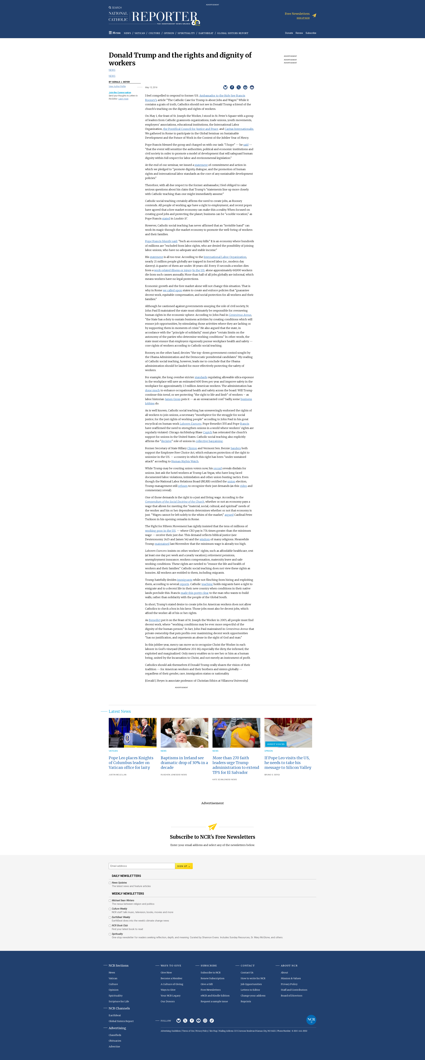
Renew (299, 33)
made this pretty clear (195, 593)
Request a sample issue (214, 1001)
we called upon (172, 290)
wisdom (205, 539)
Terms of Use (188, 1031)
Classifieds (115, 1035)
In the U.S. (198, 270)
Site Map (213, 1031)
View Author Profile (117, 86)
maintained (162, 543)
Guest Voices (276, 744)
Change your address (253, 995)
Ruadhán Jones (169, 775)
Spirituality (186, 33)
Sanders (236, 448)
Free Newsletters (211, 989)
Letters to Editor (250, 989)
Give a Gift (207, 984)
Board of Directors (291, 995)
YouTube (198, 1021)
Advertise (114, 1046)
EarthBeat (206, 33)
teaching (207, 584)
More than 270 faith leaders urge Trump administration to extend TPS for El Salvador (235, 765)
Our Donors (168, 1001)
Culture (154, 33)
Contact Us (247, 972)
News (127, 33)
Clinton (192, 448)
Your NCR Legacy (170, 995)
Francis (244, 423)
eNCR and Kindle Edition (215, 995)
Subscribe (311, 33)
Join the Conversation (120, 92)
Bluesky (178, 1021)
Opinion (169, 33)
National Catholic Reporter (311, 1020)
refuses (183, 486)
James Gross (173, 399)
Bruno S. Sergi (272, 775)
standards (201, 377)
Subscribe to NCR (211, 972)
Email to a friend (245, 87)
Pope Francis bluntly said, (161, 241)
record (217, 468)
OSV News (182, 775)
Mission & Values (291, 978)
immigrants (184, 579)
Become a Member (171, 978)
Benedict (155, 620)
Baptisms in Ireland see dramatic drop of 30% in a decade (184, 763)
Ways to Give (168, 989)
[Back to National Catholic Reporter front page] (154, 19)
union (231, 481)
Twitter (185, 1021)
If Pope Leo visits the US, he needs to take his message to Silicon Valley (287, 763)
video (243, 486)
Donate (289, 33)
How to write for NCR (253, 978)
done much (152, 390)
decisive (166, 441)
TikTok (212, 1021)
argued (229, 514)
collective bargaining (209, 441)
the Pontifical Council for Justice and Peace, (191, 129)
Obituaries (115, 1040)
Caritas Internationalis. (239, 129)
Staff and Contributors (294, 989)
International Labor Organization (225, 257)
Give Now (166, 972)
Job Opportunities (251, 984)
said (246, 144)
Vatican (140, 33)
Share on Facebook (232, 87)
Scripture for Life (119, 1001)
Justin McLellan (118, 775)
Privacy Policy (289, 984)
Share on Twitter (239, 87)
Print (252, 87)
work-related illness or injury (172, 270)
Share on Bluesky (225, 87)
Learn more (123, 99)
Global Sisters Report (233, 33)
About (284, 972)
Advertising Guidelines (171, 1031)
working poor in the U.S (160, 530)
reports (184, 584)
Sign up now (303, 18)
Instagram (205, 1021)
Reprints (246, 1001)
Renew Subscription (212, 978)
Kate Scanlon (219, 779)
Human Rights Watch (185, 461)
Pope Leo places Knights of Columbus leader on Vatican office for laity (131, 763)
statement (201, 165)
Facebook (192, 1021)
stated (166, 218)
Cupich (207, 432)
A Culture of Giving (172, 984)
